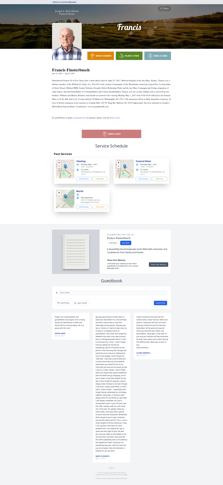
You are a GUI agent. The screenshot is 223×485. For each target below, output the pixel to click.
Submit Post (160, 303)
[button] (65, 166)
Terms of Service (117, 475)
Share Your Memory (158, 264)
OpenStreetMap (114, 478)
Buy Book (125, 243)
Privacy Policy (105, 475)
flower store (115, 117)
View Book (113, 243)
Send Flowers (100, 207)
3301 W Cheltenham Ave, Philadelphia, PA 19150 (90, 201)
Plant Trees (100, 179)
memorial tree (80, 117)
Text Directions (84, 179)
